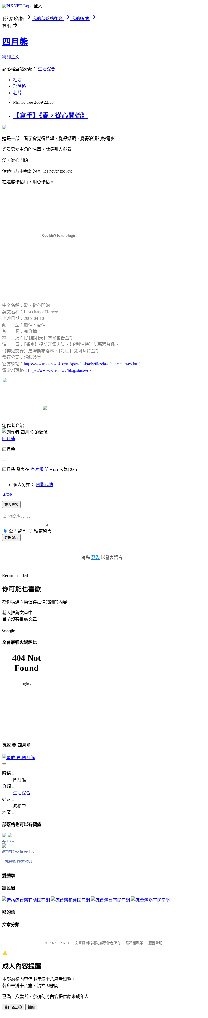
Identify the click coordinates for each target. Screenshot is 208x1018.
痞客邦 (36, 469)
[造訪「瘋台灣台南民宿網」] (110, 900)
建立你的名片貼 (12, 851)
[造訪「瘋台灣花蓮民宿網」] (70, 900)
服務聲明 (155, 943)
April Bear (8, 841)
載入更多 (11, 505)
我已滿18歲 (13, 1007)
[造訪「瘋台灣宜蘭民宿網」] (26, 900)
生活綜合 (46, 69)
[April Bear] (4, 846)
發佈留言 (11, 538)
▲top (7, 494)
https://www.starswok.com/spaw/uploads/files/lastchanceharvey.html (82, 364)
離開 (31, 1007)
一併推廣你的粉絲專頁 (17, 861)
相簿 (17, 79)
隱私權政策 (134, 943)
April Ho (29, 851)
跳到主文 (11, 57)
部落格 (19, 86)
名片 (17, 92)
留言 (48, 469)
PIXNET (63, 943)
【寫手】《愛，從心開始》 (50, 115)
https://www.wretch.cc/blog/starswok (60, 370)
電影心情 (44, 484)
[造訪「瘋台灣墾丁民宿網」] (150, 900)
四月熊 (15, 42)
